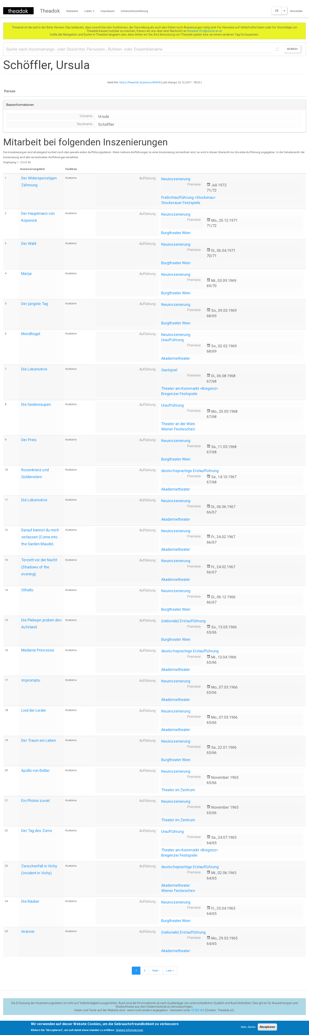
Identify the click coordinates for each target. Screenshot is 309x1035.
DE (277, 10)
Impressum (108, 11)
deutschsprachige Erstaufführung (190, 470)
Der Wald (28, 243)
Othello (27, 590)
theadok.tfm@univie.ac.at (205, 31)
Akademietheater (175, 358)
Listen (88, 11)
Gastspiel (169, 370)
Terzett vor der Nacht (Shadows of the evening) (39, 567)
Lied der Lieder (33, 710)
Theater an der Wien (178, 424)
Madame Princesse (37, 650)
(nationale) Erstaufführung (183, 621)
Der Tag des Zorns (36, 830)
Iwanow (27, 931)
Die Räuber (30, 901)
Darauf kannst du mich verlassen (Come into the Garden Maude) (40, 537)
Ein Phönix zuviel (35, 800)
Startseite (72, 11)
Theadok (50, 11)
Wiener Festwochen (178, 429)
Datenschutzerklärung (134, 11)
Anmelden (296, 11)
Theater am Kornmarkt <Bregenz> (189, 388)
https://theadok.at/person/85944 (139, 82)
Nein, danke (248, 1026)
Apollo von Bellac (35, 770)
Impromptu (30, 680)
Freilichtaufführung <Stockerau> (188, 197)
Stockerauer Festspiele (180, 202)
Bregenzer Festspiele (179, 393)
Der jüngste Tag (34, 303)
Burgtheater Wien (176, 233)
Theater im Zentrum (178, 790)
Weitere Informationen (129, 1029)
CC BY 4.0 (197, 1010)
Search (292, 48)
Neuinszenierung (175, 179)
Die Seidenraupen (36, 404)
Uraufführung (172, 340)
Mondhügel (30, 334)
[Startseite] (20, 10)
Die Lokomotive (34, 369)
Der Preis (29, 440)
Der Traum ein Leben (38, 740)
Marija (26, 273)
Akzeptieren (267, 1026)
